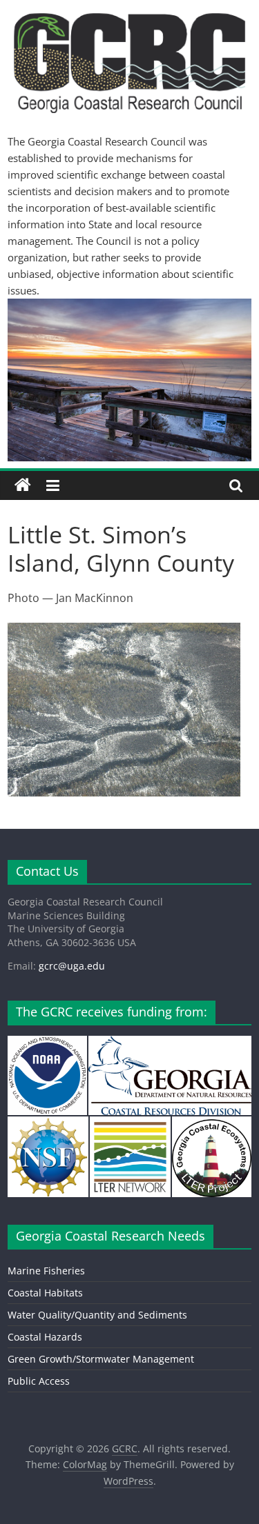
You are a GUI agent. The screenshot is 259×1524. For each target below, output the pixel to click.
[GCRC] (23, 485)
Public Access (39, 1380)
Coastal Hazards (45, 1336)
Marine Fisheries (46, 1270)
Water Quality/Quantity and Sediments (97, 1314)
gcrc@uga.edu (72, 965)
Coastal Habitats (45, 1292)
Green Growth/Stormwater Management (101, 1358)
